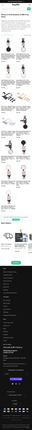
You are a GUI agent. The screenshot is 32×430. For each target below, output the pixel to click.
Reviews (5, 331)
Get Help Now (16, 219)
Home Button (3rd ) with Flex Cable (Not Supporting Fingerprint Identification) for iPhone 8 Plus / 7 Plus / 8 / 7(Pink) (23, 56)
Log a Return (7, 309)
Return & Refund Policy (10, 272)
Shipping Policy (7, 275)
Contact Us (6, 325)
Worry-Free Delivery (6, 244)
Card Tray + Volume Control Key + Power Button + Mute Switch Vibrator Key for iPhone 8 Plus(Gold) (23, 108)
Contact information (16, 419)
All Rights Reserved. (16, 415)
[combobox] (14, 8)
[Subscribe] (27, 374)
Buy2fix (9, 415)
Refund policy (26, 415)
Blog (4, 328)
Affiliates (5, 312)
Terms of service (16, 417)
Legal (4, 340)
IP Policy (27, 427)
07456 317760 (8, 352)
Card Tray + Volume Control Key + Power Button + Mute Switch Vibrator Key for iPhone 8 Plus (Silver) (8, 133)
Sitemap (5, 290)
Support (5, 334)
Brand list (6, 287)
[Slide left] (12, 258)
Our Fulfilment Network (10, 293)
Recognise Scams (8, 337)
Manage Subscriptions (9, 315)
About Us (6, 284)
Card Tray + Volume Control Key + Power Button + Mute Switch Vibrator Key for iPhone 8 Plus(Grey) (8, 108)
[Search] (29, 8)
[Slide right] (19, 258)
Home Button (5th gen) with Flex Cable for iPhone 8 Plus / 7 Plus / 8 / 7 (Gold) (8, 182)
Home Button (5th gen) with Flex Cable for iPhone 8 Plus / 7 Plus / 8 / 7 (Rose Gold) (23, 183)
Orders (5, 306)
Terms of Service (8, 278)
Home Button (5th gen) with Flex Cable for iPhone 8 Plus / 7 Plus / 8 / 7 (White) (8, 207)
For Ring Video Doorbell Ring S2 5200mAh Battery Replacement (21, 245)
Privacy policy (7, 417)
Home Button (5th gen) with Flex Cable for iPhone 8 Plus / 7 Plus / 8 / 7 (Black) (23, 157)
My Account (6, 300)
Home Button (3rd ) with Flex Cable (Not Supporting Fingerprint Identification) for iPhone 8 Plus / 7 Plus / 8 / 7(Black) (8, 56)
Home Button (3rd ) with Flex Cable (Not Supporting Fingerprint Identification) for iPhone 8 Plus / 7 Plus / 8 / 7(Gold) (8, 83)
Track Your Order (8, 322)
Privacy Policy (7, 281)
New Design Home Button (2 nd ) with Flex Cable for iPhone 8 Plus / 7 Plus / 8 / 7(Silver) (8, 158)
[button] (3, 5)
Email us (19, 347)
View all (16, 262)
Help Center (6, 303)
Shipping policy (26, 417)
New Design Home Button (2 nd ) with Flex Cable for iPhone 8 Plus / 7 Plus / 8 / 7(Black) (23, 133)
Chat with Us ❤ (8, 347)
